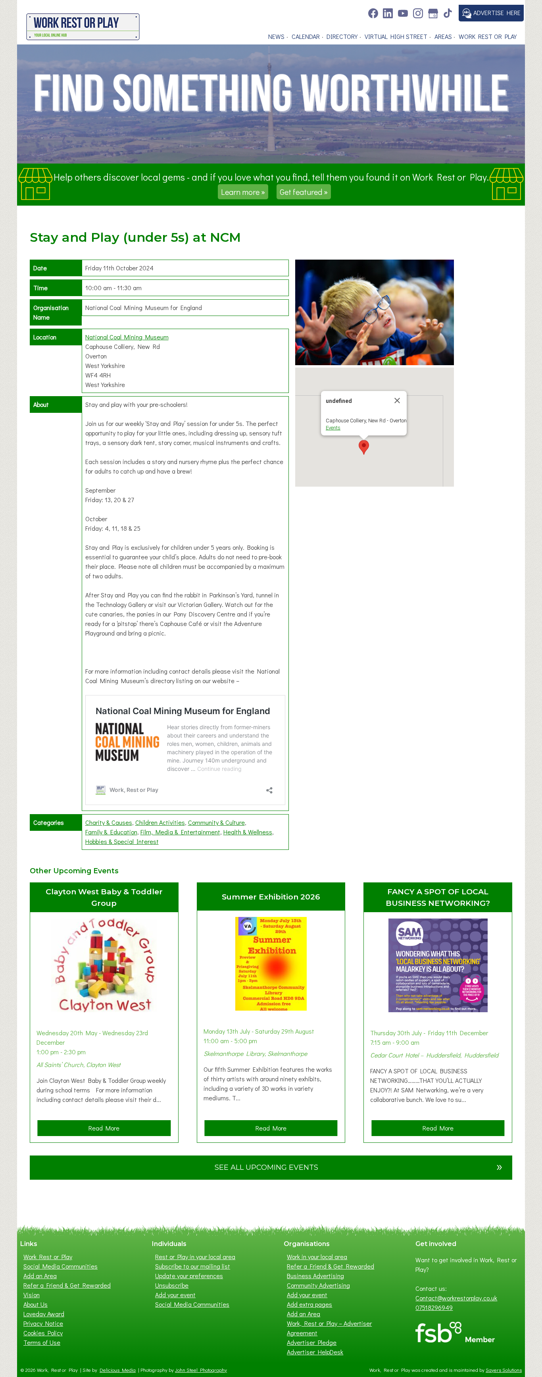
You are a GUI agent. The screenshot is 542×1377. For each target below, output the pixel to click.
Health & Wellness (247, 832)
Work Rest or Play (488, 36)
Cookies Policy (43, 1333)
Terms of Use (41, 1342)
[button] (364, 447)
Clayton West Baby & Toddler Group (104, 897)
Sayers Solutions (504, 1370)
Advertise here (496, 12)
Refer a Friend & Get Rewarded (67, 1285)
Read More (106, 1129)
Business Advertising (315, 1275)
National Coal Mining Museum (127, 337)
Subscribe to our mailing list (192, 1266)
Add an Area (40, 1275)
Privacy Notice (43, 1323)
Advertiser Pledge (311, 1342)
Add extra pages (309, 1304)
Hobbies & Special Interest (122, 841)
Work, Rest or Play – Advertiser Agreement (329, 1328)
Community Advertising (318, 1285)
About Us (35, 1304)
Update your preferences (189, 1275)
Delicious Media (118, 1370)
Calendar (306, 36)
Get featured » (304, 192)
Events (333, 428)
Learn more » (243, 192)
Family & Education (111, 832)
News (276, 36)
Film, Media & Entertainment (180, 832)
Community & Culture (216, 822)
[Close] (397, 400)
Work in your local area (317, 1256)
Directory (342, 36)
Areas (443, 36)
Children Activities (160, 822)
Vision (31, 1294)
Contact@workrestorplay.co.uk (456, 1298)
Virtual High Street (396, 36)
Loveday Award (43, 1314)
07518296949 (434, 1307)
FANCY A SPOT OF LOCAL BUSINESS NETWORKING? (438, 897)
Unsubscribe (171, 1285)
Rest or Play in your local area (195, 1256)
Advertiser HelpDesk (315, 1352)
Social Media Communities (60, 1266)
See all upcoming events (359, 1166)
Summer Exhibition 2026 (271, 896)
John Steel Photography (201, 1370)
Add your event (175, 1294)
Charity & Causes (108, 822)
